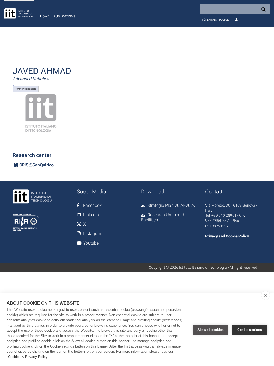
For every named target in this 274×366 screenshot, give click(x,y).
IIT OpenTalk (208, 19)
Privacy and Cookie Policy (227, 236)
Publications (64, 16)
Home (44, 16)
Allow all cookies (210, 330)
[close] (265, 295)
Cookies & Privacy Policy (28, 357)
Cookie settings (249, 330)
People (224, 19)
